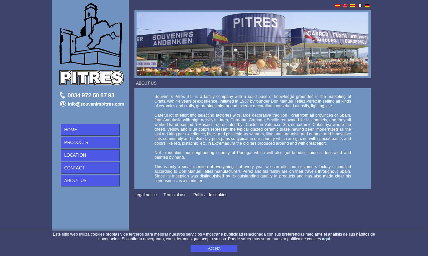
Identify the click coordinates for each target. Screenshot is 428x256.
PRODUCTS (76, 142)
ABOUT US (75, 180)
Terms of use (175, 195)
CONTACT (74, 167)
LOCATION (75, 155)
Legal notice (145, 195)
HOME (70, 129)
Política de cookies (210, 195)
